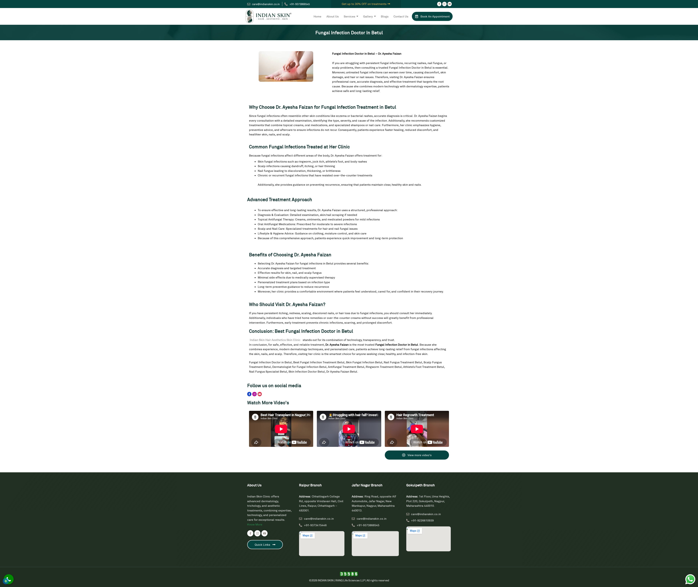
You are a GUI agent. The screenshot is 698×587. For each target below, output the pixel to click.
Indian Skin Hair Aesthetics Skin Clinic (275, 339)
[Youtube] (450, 4)
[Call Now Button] (9, 579)
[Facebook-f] (439, 4)
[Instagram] (444, 4)
